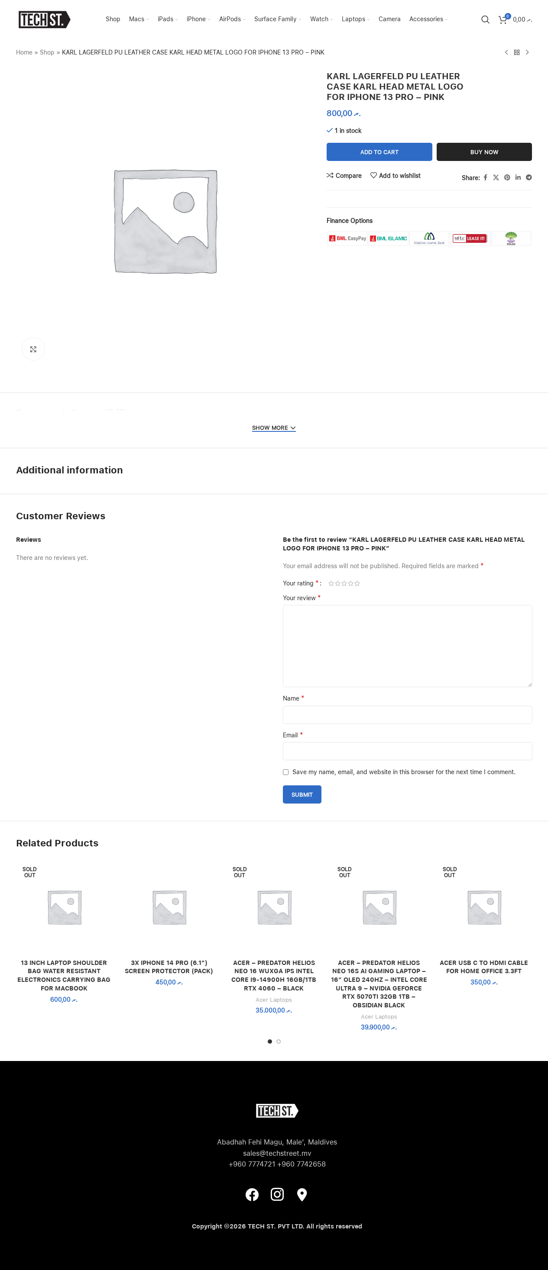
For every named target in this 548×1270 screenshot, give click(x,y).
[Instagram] (277, 1193)
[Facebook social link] (485, 177)
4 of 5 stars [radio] (350, 583)
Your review (302, 598)
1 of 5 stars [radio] (331, 583)
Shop (47, 52)
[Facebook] (252, 1193)
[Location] (302, 1193)
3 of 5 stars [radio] (344, 583)
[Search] (485, 19)
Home (24, 52)
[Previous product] (506, 53)
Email (293, 735)
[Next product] (527, 53)
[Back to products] (517, 53)
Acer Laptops (274, 999)
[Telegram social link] (529, 177)
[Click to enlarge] (33, 349)
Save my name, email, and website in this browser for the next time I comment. (404, 771)
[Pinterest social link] (507, 177)
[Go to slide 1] (270, 1041)
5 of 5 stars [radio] (357, 583)
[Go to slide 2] (278, 1041)
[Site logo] (44, 19)
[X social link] (496, 177)
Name (294, 698)
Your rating (301, 583)
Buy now (484, 152)
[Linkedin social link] (518, 177)
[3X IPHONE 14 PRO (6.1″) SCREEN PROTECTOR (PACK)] (169, 906)
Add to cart (379, 152)
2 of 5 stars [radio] (337, 583)
